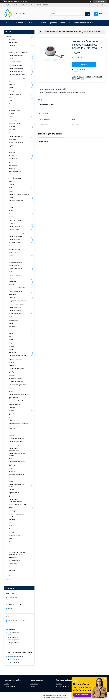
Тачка (10, 522)
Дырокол (12, 519)
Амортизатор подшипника (17, 301)
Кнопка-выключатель (16, 378)
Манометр (12, 326)
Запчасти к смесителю (16, 55)
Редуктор (12, 343)
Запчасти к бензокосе (16, 68)
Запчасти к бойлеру (15, 236)
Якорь (11, 191)
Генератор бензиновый (16, 474)
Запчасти (12, 45)
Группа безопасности (16, 142)
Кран (10, 458)
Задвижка (12, 146)
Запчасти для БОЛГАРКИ (17, 288)
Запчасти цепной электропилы (19, 194)
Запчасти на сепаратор (16, 441)
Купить (84, 64)
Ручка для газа (14, 420)
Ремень (11, 207)
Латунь (11, 117)
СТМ (10, 188)
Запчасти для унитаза (16, 136)
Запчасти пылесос (15, 239)
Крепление (12, 294)
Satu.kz (64, 695)
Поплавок (12, 375)
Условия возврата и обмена (81, 23)
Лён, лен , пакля (14, 175)
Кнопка (11, 210)
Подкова (11, 362)
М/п (10, 107)
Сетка (11, 246)
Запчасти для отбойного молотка (17, 454)
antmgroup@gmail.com (15, 656)
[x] (41, 100)
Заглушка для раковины (17, 259)
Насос (11, 97)
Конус (10, 525)
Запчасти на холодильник (17, 355)
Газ (10, 336)
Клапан (11, 349)
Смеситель (12, 297)
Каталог (19, 23)
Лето (10, 100)
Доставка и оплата (58, 23)
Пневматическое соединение (18, 423)
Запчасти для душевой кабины (16, 485)
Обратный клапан (15, 242)
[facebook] (39, 100)
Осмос (11, 417)
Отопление (12, 139)
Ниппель (11, 388)
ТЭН (10, 278)
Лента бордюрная (15, 178)
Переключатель (14, 493)
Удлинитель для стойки (16, 368)
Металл (11, 529)
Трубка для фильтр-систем (18, 465)
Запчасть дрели (14, 230)
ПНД (10, 213)
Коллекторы (13, 42)
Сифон (11, 255)
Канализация (13, 281)
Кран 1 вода (13, 165)
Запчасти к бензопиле (53, 32)
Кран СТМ (12, 168)
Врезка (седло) (14, 252)
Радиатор (12, 223)
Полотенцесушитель (15, 314)
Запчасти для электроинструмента (15, 449)
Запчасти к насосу (15, 94)
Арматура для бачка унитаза (18, 52)
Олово (11, 333)
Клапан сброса (14, 265)
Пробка (11, 272)
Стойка (11, 181)
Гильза (11, 391)
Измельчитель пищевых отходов (16, 515)
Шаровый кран (13, 159)
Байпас (11, 58)
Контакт (11, 532)
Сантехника (12, 39)
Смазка (11, 489)
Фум (10, 104)
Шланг (11, 204)
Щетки (11, 87)
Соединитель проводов (16, 438)
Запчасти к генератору (16, 233)
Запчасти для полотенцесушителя (15, 500)
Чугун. (11, 432)
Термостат (12, 471)
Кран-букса (12, 372)
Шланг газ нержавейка (16, 200)
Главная (9, 23)
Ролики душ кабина (15, 291)
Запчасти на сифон (15, 310)
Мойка (11, 538)
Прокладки (12, 410)
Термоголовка (13, 320)
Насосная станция (15, 123)
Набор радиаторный (15, 262)
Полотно (11, 133)
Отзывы (8, 580)
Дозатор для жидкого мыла (18, 504)
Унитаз (11, 567)
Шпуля (11, 217)
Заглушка (12, 407)
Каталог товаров (9, 686)
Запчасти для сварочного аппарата (17, 428)
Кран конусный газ (15, 171)
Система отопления (15, 268)
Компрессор (13, 120)
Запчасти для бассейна (16, 401)
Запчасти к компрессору (17, 78)
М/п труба (12, 284)
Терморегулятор (14, 110)
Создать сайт (18, 1)
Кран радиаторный (15, 162)
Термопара (12, 511)
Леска (10, 330)
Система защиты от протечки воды (18, 548)
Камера (11, 346)
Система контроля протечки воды (18, 543)
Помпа (11, 481)
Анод (10, 49)
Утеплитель (12, 478)
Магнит (11, 323)
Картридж (12, 152)
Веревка (11, 365)
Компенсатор (13, 564)
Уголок (11, 507)
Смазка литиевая (14, 404)
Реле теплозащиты (15, 445)
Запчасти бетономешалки (17, 461)
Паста (11, 339)
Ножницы (12, 91)
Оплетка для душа (15, 249)
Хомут (11, 197)
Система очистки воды (16, 304)
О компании (34, 684)
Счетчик (11, 184)
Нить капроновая (14, 560)
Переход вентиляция (15, 359)
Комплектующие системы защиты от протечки (17, 553)
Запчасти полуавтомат (16, 275)
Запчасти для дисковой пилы (18, 394)
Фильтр (11, 149)
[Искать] (87, 14)
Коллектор (12, 352)
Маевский (12, 84)
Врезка (11, 468)
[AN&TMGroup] (8, 17)
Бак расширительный (16, 62)
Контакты (41, 23)
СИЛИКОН (12, 570)
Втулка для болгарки (16, 220)
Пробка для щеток (15, 317)
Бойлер (11, 435)
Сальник (11, 113)
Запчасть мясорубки (15, 226)
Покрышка (12, 129)
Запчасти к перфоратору (17, 75)
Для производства (15, 496)
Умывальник (13, 557)
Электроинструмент (15, 65)
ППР (10, 81)
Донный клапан (14, 414)
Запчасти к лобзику (15, 307)
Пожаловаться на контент (59, 697)
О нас (31, 23)
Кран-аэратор (13, 398)
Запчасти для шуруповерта (18, 385)
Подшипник (12, 126)
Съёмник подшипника (16, 381)
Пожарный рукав (14, 535)
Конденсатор (13, 155)
